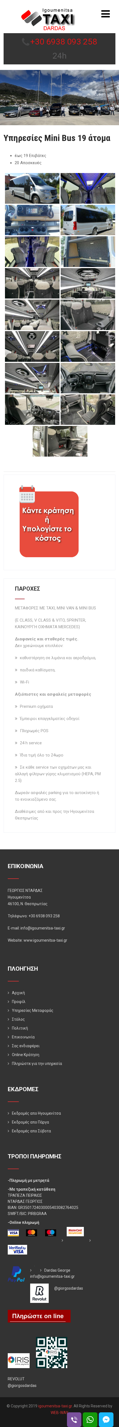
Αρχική (18, 993)
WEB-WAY (59, 1412)
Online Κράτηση (25, 1054)
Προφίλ (18, 1001)
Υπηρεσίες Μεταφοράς (32, 1010)
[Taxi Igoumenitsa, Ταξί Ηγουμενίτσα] (48, 10)
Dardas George (57, 1270)
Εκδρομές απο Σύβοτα (31, 1131)
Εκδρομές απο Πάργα (30, 1122)
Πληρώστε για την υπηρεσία (37, 1063)
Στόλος (18, 1019)
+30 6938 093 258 (63, 41)
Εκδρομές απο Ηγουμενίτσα (36, 1113)
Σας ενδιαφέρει (26, 1046)
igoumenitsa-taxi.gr (55, 1406)
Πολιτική (20, 1028)
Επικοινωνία (23, 1037)
